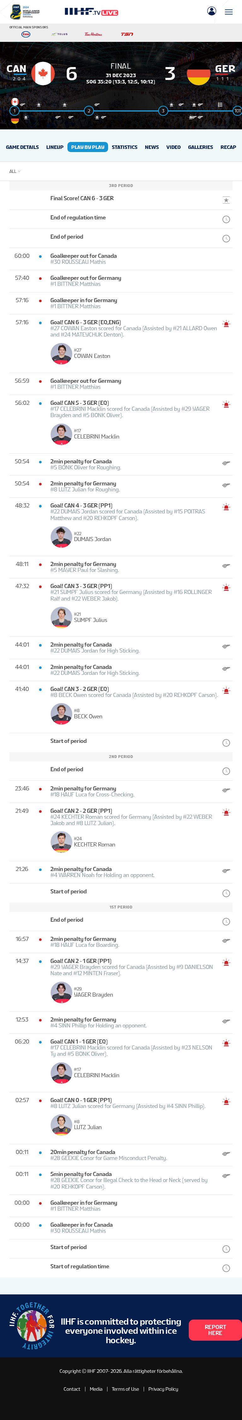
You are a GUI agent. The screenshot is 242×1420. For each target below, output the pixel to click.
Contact (72, 1389)
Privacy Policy (163, 1389)
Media (96, 1389)
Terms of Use (125, 1389)
